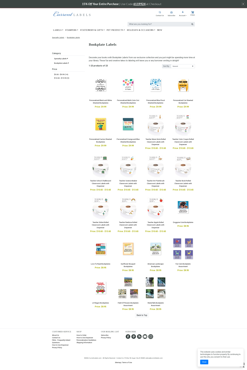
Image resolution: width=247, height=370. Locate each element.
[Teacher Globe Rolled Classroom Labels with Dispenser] (100, 207)
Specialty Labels (58, 37)
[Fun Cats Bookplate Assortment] (183, 248)
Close (204, 362)
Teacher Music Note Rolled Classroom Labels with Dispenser (155, 141)
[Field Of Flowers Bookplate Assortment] (128, 287)
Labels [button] (57, 30)
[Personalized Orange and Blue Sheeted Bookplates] (128, 124)
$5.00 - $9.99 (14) (61, 74)
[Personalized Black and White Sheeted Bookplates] (100, 85)
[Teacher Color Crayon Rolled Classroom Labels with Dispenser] (183, 124)
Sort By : (166, 66)
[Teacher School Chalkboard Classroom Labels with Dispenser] (100, 165)
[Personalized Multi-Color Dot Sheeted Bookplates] (128, 85)
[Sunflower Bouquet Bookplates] (128, 248)
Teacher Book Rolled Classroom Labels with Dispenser (183, 183)
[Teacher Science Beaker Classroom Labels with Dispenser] (128, 165)
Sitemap (118, 362)
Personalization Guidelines (86, 340)
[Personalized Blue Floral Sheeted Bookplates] (155, 85)
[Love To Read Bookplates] (100, 248)
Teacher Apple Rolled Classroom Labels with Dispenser (155, 225)
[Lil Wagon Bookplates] (100, 287)
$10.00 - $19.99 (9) (61, 78)
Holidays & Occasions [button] (140, 30)
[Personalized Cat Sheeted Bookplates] (183, 85)
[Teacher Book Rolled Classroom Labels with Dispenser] (183, 165)
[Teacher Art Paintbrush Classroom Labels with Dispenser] (155, 165)
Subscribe (104, 335)
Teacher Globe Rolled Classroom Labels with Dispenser (100, 225)
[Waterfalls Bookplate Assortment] (155, 287)
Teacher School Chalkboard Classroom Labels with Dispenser (100, 183)
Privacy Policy (57, 348)
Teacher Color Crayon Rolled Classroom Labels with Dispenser (183, 141)
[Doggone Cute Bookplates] (183, 207)
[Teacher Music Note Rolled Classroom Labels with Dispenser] (155, 124)
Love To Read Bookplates (100, 264)
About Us (55, 335)
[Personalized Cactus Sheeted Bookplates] (100, 124)
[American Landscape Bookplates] (155, 248)
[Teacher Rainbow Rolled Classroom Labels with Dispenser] (128, 207)
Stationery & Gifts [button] (91, 30)
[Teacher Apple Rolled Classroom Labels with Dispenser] (155, 207)
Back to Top (142, 315)
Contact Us (56, 338)
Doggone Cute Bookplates (183, 222)
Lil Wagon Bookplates (100, 303)
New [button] (159, 30)
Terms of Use (127, 362)
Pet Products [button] (115, 30)
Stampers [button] (71, 30)
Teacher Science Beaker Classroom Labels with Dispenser (128, 183)
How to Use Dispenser (60, 345)
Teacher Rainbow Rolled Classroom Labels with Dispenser (128, 225)
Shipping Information (84, 342)
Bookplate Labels (73, 37)
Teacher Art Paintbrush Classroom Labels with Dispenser (155, 183)
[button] (183, 14)
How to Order (81, 335)
